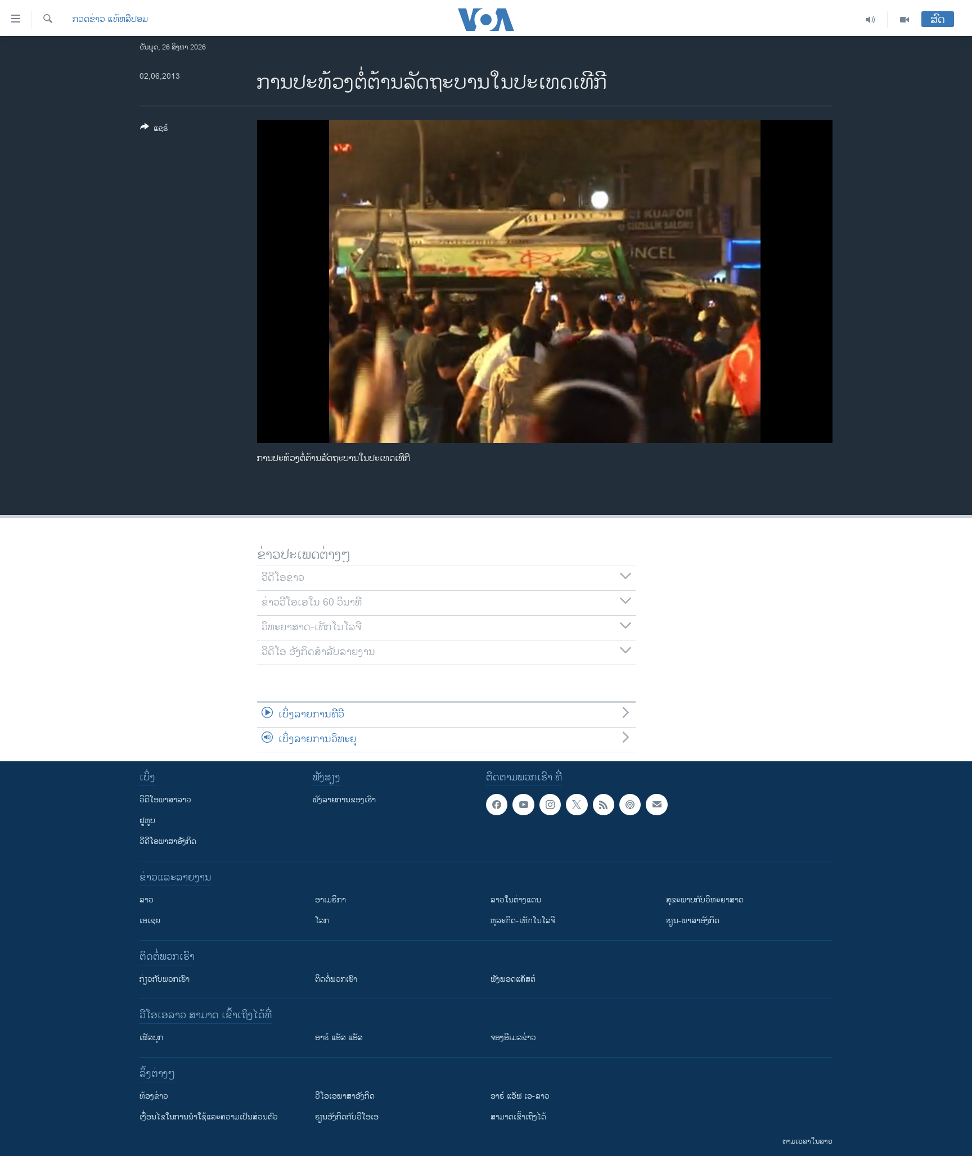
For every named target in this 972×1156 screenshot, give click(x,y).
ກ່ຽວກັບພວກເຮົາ (165, 979)
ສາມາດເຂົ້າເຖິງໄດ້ (518, 1117)
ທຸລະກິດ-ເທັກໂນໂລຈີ (522, 921)
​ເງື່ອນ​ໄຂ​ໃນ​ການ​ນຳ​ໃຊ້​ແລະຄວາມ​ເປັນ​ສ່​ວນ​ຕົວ (209, 1117)
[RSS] (603, 804)
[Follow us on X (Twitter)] (576, 804)
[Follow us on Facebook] (496, 804)
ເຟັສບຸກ (151, 1038)
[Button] (154, 130)
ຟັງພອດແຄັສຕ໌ (513, 979)
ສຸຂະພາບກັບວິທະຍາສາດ (705, 900)
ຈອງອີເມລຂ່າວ (513, 1038)
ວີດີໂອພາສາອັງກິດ (168, 841)
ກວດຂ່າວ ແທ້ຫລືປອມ (110, 19)
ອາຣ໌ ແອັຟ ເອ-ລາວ (520, 1096)
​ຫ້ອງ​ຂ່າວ (154, 1096)
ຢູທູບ (147, 821)
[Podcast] (630, 804)
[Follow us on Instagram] (550, 804)
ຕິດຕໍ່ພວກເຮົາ (336, 979)
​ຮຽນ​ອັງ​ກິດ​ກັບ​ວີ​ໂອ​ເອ (347, 1117)
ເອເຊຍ (150, 921)
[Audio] (870, 19)
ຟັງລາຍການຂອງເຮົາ (344, 800)
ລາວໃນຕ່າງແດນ (515, 900)
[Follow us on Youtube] (523, 804)
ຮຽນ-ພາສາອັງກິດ (692, 921)
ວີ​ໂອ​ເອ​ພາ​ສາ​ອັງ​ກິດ (345, 1096)
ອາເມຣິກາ (330, 900)
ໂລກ (322, 921)
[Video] (904, 19)
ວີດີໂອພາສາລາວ (165, 800)
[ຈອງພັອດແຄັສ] (656, 804)
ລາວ (147, 900)
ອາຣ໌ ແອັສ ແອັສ (339, 1038)
